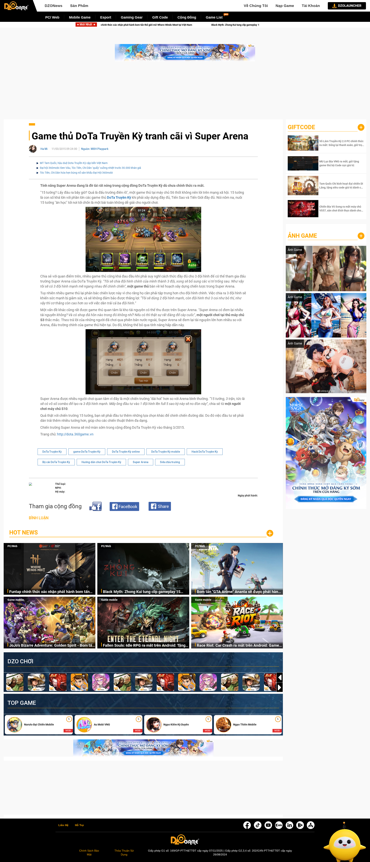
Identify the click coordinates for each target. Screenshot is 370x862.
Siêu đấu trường (170, 462)
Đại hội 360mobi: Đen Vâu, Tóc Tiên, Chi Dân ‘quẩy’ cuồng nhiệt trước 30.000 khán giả (90, 167)
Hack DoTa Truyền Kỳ (205, 451)
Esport (105, 17)
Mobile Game (80, 17)
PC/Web (12, 546)
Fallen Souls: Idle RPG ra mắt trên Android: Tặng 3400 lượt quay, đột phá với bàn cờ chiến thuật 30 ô (145, 645)
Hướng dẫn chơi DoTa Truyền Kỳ (101, 462)
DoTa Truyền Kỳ (52, 451)
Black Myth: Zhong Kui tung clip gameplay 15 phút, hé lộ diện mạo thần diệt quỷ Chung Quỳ (129, 24)
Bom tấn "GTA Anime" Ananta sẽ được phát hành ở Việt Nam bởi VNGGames (240, 24)
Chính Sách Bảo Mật (89, 852)
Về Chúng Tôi (256, 6)
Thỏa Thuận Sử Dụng (124, 852)
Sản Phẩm (79, 6)
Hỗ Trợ (79, 825)
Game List (214, 17)
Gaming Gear (132, 17)
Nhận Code (341, 143)
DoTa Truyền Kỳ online (126, 451)
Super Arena (140, 462)
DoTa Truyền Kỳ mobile (165, 451)
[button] (279, 687)
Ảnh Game (302, 235)
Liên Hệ (63, 825)
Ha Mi (44, 148)
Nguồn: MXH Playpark (94, 148)
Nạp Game (285, 6)
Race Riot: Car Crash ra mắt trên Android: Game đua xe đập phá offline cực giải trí (238, 645)
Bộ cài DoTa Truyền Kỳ (56, 462)
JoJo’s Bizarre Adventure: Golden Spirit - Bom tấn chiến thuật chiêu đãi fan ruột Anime (51, 645)
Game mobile (16, 599)
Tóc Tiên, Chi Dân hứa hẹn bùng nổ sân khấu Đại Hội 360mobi (76, 172)
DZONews (53, 6)
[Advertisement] (185, 92)
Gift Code (160, 17)
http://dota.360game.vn (75, 434)
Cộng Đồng (186, 17)
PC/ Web (52, 17)
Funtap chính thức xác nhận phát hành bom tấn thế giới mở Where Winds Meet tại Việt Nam (49, 592)
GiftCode (301, 127)
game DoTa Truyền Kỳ (86, 451)
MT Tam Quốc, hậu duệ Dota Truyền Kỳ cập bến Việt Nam (74, 163)
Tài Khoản (311, 6)
